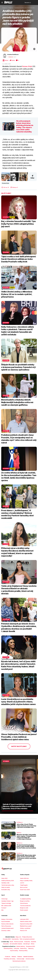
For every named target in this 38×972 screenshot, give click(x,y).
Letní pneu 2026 (24, 919)
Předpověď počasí (27, 937)
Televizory (30, 948)
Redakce (19, 956)
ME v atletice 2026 (6, 905)
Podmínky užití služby (9, 958)
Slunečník (33, 941)
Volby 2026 (4, 878)
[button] (19, 39)
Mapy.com (18, 937)
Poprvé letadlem (5, 921)
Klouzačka (6, 943)
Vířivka (32, 943)
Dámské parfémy (8, 948)
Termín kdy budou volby (7, 885)
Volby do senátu (5, 887)
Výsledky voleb (5, 882)
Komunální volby (5, 889)
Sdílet (13, 60)
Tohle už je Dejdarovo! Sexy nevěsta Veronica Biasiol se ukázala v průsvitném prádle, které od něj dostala (18, 590)
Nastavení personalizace (19, 961)
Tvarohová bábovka (25, 905)
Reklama (14, 956)
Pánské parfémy (23, 950)
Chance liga (4, 898)
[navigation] (2, 2)
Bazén (11, 941)
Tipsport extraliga (6, 903)
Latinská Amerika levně (7, 928)
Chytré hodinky (14, 950)
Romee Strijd (27, 66)
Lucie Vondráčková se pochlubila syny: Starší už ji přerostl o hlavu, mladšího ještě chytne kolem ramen (18, 701)
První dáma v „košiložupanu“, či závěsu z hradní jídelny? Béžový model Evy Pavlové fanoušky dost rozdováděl (17, 514)
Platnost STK (23, 930)
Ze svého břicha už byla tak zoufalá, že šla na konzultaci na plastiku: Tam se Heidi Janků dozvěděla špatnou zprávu (18, 477)
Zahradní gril (26, 943)
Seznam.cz (28, 2)
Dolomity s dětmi (5, 930)
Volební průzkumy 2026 (7, 880)
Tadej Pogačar (24, 885)
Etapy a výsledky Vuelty (26, 880)
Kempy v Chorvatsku (6, 919)
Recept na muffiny (25, 901)
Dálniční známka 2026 (26, 921)
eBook (6, 60)
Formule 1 (3, 908)
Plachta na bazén (18, 941)
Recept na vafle (24, 908)
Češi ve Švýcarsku (6, 926)
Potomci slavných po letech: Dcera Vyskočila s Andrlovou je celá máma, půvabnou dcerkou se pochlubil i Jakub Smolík (18, 628)
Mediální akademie (28, 956)
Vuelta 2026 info (24, 878)
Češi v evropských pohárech (27, 939)
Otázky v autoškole (25, 928)
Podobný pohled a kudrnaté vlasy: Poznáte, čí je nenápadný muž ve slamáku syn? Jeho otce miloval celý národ (18, 439)
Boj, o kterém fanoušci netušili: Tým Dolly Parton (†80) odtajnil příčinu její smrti (18, 224)
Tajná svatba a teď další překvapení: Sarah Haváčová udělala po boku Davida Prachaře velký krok (18, 259)
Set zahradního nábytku (16, 943)
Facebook (7, 956)
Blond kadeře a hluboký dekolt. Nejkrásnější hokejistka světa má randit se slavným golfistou (17, 402)
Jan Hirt (22, 882)
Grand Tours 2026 (25, 889)
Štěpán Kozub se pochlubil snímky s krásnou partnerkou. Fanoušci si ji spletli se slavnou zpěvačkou (18, 367)
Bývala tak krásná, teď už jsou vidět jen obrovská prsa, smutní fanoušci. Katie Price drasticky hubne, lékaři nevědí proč (18, 665)
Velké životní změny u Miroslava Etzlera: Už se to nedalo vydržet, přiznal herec (16, 294)
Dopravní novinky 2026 (26, 924)
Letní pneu (16, 948)
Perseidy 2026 (7, 939)
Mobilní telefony (20, 946)
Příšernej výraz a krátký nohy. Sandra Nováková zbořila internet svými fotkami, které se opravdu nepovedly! (17, 552)
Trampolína (27, 941)
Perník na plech (24, 910)
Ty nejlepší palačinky (25, 898)
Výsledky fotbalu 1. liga (7, 901)
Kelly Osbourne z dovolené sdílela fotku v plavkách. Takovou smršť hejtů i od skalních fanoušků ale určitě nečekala (17, 331)
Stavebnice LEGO (30, 946)
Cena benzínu (15, 939)
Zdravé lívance (24, 903)
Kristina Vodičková (12, 54)
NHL (2, 910)
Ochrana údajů (20, 958)
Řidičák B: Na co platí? (26, 926)
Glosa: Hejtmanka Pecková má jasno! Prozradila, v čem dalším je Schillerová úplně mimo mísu (19, 737)
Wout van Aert (23, 887)
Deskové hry (23, 948)
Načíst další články (19, 746)
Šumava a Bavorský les (7, 924)
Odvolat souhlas (30, 958)
